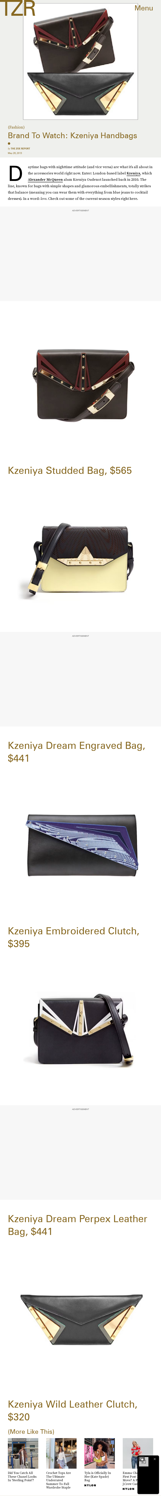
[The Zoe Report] (17, 8)
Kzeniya (133, 173)
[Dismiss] (155, 1459)
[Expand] (142, 1459)
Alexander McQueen (45, 179)
